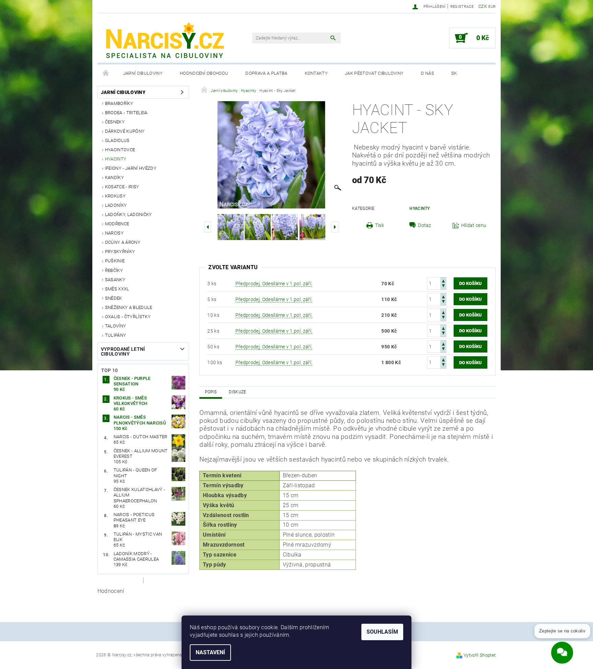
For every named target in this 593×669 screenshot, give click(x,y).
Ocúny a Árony (122, 242)
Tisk (379, 225)
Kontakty (316, 73)
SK (454, 73)
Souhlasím (382, 632)
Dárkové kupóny (124, 131)
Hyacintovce (120, 149)
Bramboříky (119, 103)
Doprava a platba (266, 73)
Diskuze (237, 392)
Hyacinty (116, 159)
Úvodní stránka (106, 73)
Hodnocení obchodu (204, 73)
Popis (211, 392)
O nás (427, 73)
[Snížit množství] (443, 286)
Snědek (113, 298)
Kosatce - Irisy (122, 186)
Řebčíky (114, 270)
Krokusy (115, 196)
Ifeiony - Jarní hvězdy (130, 168)
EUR (492, 6)
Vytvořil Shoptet (480, 655)
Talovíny (115, 325)
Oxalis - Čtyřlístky (128, 316)
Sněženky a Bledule (128, 307)
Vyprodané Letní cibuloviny (123, 351)
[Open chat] (562, 648)
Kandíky (114, 177)
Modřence (117, 223)
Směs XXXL (117, 288)
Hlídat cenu (474, 225)
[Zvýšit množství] (443, 280)
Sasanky (115, 279)
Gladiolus (117, 140)
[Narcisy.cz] (164, 41)
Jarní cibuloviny (143, 73)
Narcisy (114, 233)
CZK (482, 6)
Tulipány (115, 335)
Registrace (462, 6)
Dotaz (424, 225)
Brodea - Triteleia (126, 112)
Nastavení (210, 652)
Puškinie (115, 260)
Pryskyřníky (120, 251)
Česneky (115, 121)
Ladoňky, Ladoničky (128, 214)
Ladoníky (116, 205)
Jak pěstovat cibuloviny (374, 73)
